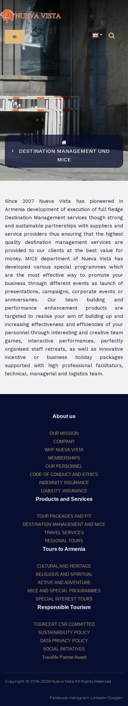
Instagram (79, 697)
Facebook (59, 697)
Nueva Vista (63, 681)
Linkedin (99, 697)
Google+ (115, 697)
